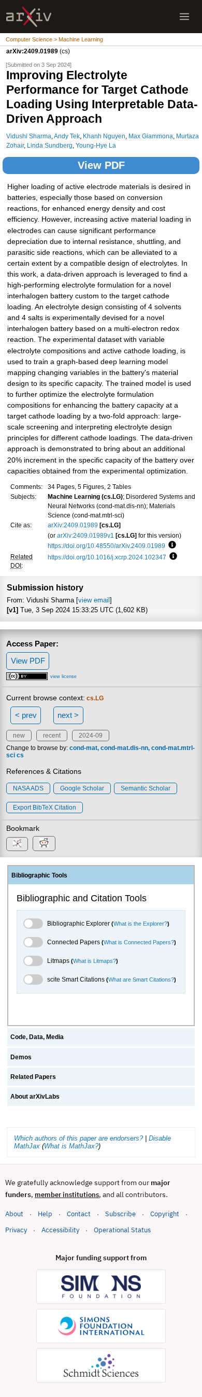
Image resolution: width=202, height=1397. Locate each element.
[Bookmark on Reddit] (44, 843)
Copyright (164, 1213)
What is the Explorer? (140, 923)
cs (20, 755)
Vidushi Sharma (28, 136)
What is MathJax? (71, 1146)
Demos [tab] (21, 1057)
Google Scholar (82, 788)
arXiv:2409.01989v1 (85, 535)
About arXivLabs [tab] (35, 1096)
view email (94, 600)
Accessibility (60, 1230)
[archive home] (28, 17)
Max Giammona (150, 136)
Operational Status (122, 1229)
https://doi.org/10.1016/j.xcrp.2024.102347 (107, 557)
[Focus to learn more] (170, 545)
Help (45, 1213)
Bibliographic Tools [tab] (39, 875)
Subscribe (120, 1213)
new (19, 735)
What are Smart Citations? (141, 979)
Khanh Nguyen (104, 136)
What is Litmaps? (94, 961)
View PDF (101, 165)
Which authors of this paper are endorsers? (78, 1138)
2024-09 (91, 735)
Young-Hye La (96, 145)
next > (68, 715)
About (14, 1213)
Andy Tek (67, 136)
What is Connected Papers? (139, 942)
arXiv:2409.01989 (73, 525)
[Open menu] (184, 16)
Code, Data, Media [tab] (37, 1037)
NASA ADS (28, 788)
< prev (26, 715)
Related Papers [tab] (33, 1077)
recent (52, 735)
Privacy (16, 1230)
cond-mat (83, 748)
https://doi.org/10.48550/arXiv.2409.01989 (106, 545)
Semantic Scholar (145, 788)
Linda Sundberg (50, 145)
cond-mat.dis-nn (124, 748)
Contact (79, 1213)
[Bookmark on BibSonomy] (17, 844)
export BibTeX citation (44, 807)
